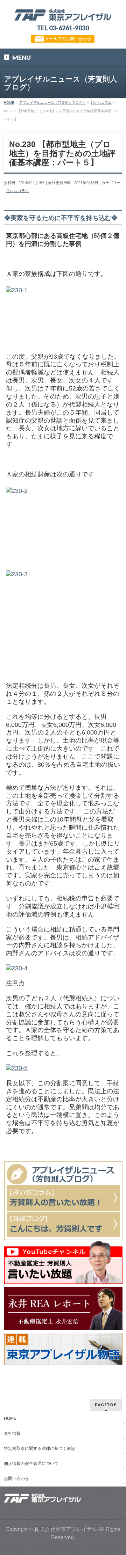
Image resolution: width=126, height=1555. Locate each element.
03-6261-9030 (69, 28)
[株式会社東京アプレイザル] (62, 13)
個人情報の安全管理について (31, 1463)
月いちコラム (17, 191)
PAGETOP (106, 1404)
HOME (10, 1418)
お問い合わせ (16, 1478)
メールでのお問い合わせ (67, 38)
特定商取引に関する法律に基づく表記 (39, 1448)
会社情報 (12, 1433)
